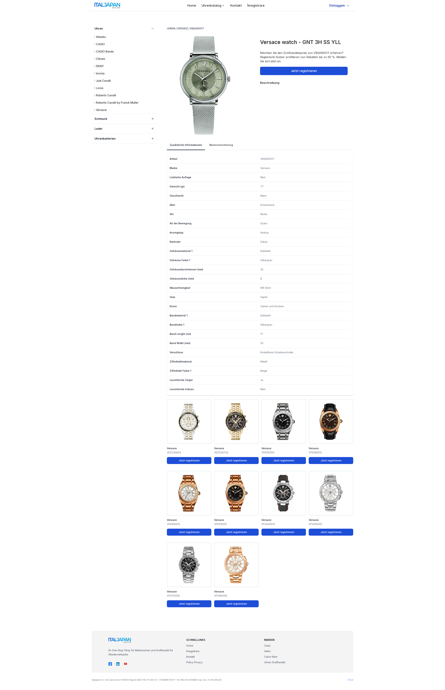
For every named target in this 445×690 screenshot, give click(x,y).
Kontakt (236, 5)
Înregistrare (256, 5)
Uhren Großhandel (274, 662)
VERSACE (182, 28)
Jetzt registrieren (304, 71)
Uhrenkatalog (211, 5)
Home (191, 5)
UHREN (171, 28)
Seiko (267, 651)
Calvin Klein (270, 656)
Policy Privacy (194, 662)
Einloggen (337, 5)
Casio (267, 645)
